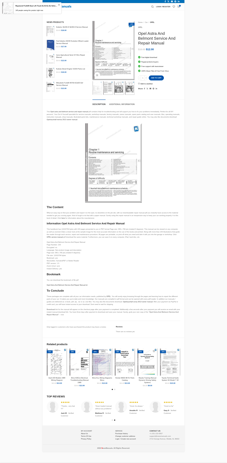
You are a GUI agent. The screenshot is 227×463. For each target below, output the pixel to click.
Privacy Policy (86, 439)
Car (146, 22)
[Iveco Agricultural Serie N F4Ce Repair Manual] (50, 59)
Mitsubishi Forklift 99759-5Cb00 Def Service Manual (69, 84)
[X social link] (147, 88)
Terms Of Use (86, 436)
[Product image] (57, 362)
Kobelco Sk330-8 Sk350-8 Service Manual (72, 27)
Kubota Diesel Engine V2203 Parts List (70, 69)
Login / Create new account (125, 439)
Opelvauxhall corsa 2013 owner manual (138, 302)
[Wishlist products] (173, 6)
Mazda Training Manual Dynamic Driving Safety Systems (147, 380)
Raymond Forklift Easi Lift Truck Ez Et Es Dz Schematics (36, 6)
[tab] (99, 103)
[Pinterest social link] (153, 88)
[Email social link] (150, 88)
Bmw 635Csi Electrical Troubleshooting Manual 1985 (79, 380)
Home (140, 22)
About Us (84, 433)
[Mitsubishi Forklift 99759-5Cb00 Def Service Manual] (50, 87)
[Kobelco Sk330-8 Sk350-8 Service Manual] (50, 31)
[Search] (152, 6)
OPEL (152, 22)
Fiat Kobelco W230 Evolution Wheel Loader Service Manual (72, 42)
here (63, 218)
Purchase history (121, 433)
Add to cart (156, 78)
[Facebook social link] (144, 88)
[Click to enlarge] (97, 75)
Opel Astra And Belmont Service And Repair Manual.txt (67, 285)
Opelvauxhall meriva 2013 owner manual (62, 119)
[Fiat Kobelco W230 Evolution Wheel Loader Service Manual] (50, 45)
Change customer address (125, 436)
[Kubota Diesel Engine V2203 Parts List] (50, 73)
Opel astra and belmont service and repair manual (69, 112)
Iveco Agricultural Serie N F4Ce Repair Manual (70, 56)
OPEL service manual (55, 237)
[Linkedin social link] (156, 88)
